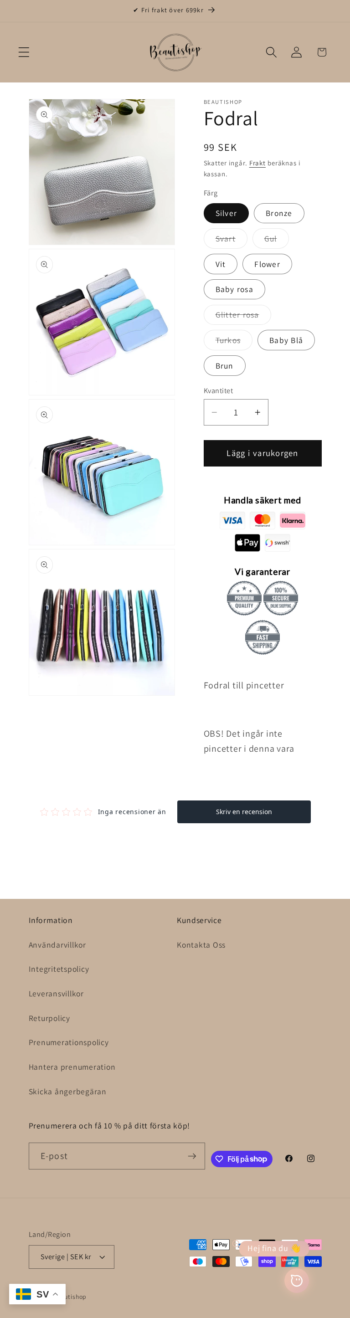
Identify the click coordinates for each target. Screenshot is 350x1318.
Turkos (234, 342)
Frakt (257, 163)
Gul (276, 241)
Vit (221, 264)
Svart (231, 241)
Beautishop (70, 1296)
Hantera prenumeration (72, 1067)
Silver (226, 213)
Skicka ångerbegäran (68, 1091)
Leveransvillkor (56, 993)
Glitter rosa (243, 317)
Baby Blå (286, 340)
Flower (267, 264)
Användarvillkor (57, 944)
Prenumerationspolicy (69, 1042)
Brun (225, 365)
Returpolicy (49, 1018)
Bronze (279, 213)
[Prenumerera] (192, 1156)
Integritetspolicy (59, 969)
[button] (23, 52)
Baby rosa (234, 289)
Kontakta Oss (201, 944)
